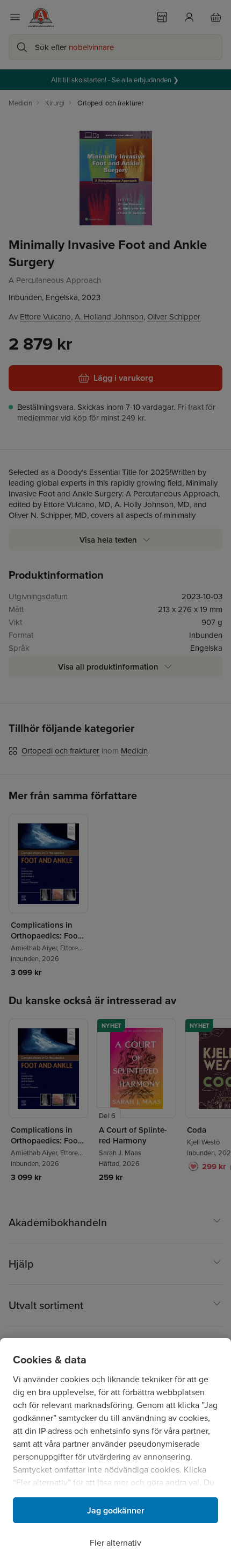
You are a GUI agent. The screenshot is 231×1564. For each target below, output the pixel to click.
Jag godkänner (116, 1510)
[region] (115, 1451)
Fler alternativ (115, 1542)
